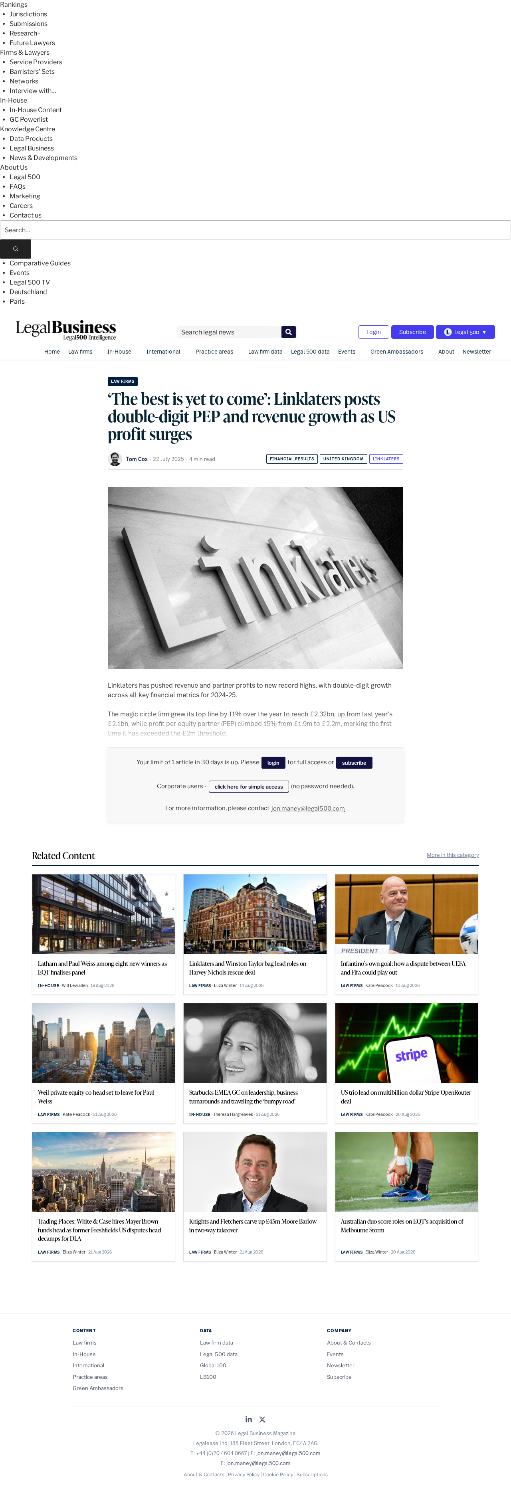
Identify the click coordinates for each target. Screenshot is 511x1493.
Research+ (25, 33)
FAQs (18, 186)
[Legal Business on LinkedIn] (248, 1420)
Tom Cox (137, 459)
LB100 (208, 1377)
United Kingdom (343, 458)
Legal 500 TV (30, 282)
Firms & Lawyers (25, 52)
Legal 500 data (310, 351)
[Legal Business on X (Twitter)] (262, 1420)
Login (373, 332)
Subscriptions (312, 1474)
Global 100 (213, 1365)
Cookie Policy (278, 1474)
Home (52, 351)
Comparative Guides (40, 263)
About (446, 351)
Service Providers (36, 62)
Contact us (26, 215)
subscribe (354, 762)
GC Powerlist (29, 119)
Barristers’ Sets (32, 71)
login (273, 762)
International (163, 351)
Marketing (25, 196)
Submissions (29, 24)
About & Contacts (349, 1342)
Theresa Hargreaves (233, 1114)
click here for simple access (249, 786)
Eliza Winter (225, 985)
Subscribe (412, 332)
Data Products (31, 138)
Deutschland (28, 292)
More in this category (453, 855)
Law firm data (265, 351)
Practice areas (214, 351)
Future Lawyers (32, 43)
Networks (24, 81)
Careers (21, 206)
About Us (14, 167)
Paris (17, 301)
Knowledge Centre (27, 129)
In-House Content (36, 110)
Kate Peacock (379, 985)
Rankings (14, 4)
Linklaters (386, 458)
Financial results (292, 458)
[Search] (15, 249)
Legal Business (32, 148)
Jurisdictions (28, 14)
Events (20, 273)
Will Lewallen (75, 985)
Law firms (80, 351)
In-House (13, 100)
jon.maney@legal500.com (308, 808)
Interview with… (33, 91)
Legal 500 (25, 177)
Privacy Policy (243, 1474)
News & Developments (43, 158)
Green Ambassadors (396, 351)
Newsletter (477, 351)
